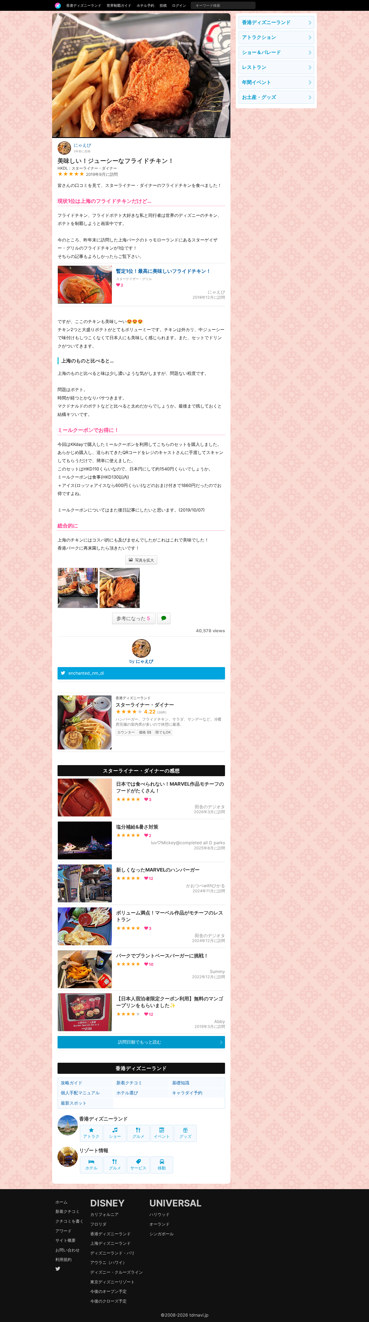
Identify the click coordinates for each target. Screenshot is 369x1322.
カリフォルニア (104, 1214)
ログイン (179, 5)
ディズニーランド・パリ (112, 1253)
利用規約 (63, 1259)
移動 (162, 1167)
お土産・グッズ (259, 97)
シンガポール (161, 1233)
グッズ (185, 1136)
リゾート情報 (93, 1150)
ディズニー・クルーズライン (116, 1272)
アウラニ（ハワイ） (108, 1262)
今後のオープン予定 (108, 1291)
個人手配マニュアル (80, 1092)
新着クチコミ (129, 1082)
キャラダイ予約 (187, 1092)
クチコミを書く (69, 1221)
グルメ (138, 1136)
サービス (138, 1167)
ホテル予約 (145, 5)
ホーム (61, 1202)
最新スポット (74, 1103)
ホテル (91, 1167)
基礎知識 (180, 1082)
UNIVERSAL (175, 1203)
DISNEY (107, 1203)
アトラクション (259, 37)
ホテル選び (127, 1092)
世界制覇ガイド (119, 5)
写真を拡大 (144, 560)
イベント (162, 1136)
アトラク (91, 1136)
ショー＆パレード (261, 52)
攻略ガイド (71, 1082)
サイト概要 (65, 1240)
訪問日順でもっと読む (139, 1042)
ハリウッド (159, 1214)
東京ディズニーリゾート (112, 1281)
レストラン (254, 67)
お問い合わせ (67, 1250)
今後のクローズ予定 (108, 1301)
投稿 (163, 5)
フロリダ (98, 1224)
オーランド (159, 1224)
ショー (115, 1136)
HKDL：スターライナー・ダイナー (87, 168)
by (141, 661)
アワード (63, 1230)
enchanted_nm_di (86, 673)
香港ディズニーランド (83, 5)
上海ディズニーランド (110, 1243)
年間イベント (256, 82)
